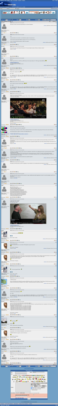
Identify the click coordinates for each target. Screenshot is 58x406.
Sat (12, 21)
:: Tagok (11, 0)
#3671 (15, 313)
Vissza (53, 0)
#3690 (15, 42)
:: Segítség (23, 0)
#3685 (15, 123)
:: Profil (5, 0)
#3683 (15, 143)
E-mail (57, 405)
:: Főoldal (56, 0)
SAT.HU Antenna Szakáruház (29, 368)
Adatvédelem (16, 403)
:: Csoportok (19, 0)
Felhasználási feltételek (9, 403)
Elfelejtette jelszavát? (54, 8)
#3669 (15, 337)
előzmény (45, 25)
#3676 (15, 248)
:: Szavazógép (15, 0)
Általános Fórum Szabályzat (23, 403)
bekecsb (2, 161)
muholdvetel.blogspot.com (14, 62)
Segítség (30, 403)
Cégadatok (2, 403)
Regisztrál (2, 0)
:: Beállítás (8, 0)
